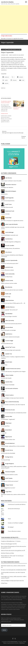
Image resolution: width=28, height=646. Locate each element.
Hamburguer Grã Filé (11, 544)
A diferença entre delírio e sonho (9, 474)
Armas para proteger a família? (9, 316)
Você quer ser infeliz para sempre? (9, 481)
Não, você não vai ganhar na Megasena (11, 241)
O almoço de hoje (5, 460)
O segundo (3, 433)
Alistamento (4, 194)
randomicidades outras (14, 49)
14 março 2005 (4, 55)
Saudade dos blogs (5, 296)
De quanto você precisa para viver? (9, 263)
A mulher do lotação (6, 378)
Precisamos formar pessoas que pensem (11, 323)
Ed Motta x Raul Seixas (6, 276)
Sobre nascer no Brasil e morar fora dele (11, 181)
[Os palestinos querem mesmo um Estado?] (7, 106)
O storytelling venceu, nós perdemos (10, 248)
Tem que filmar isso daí (7, 207)
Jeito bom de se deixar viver (8, 439)
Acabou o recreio (5, 214)
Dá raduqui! (11, 527)
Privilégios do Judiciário (7, 187)
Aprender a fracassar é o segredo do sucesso (12, 38)
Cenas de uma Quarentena (7, 200)
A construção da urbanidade (8, 453)
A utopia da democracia (7, 343)
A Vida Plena (4, 365)
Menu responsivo (26, 2)
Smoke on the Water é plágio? (15, 523)
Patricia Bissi (4, 555)
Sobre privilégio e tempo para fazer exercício (12, 398)
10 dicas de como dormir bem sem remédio (12, 290)
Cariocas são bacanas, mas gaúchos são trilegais (13, 371)
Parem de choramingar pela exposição (11, 350)
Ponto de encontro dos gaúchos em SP (15, 550)
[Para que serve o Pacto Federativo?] (18, 103)
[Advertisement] (14, 19)
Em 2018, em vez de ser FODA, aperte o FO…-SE (13, 303)
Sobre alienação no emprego (8, 330)
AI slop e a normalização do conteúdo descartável (13, 412)
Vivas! (9, 518)
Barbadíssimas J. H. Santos (14, 541)
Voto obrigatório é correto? (8, 488)
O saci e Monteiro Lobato (7, 270)
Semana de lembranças (14, 508)
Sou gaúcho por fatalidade (7, 384)
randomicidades (7, 2)
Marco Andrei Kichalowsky (16, 55)
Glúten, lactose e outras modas (9, 283)
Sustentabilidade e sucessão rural (9, 235)
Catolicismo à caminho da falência (16, 504)
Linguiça (3, 391)
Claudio (3, 541)
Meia (12, 553)
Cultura (4, 49)
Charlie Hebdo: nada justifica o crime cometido (13, 446)
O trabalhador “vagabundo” (8, 419)
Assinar (4, 630)
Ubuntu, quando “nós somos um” (9, 310)
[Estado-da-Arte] (7, 117)
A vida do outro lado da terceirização (10, 337)
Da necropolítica (5, 426)
